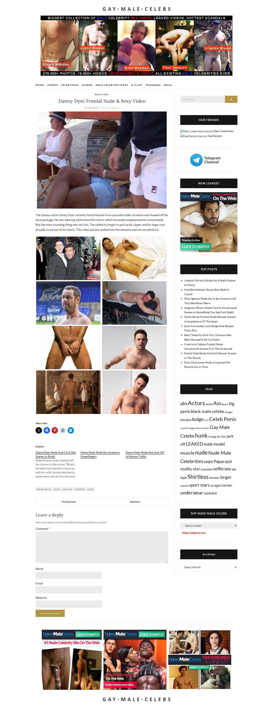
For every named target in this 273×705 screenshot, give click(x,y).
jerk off (67, 489)
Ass (217, 403)
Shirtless (197, 476)
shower (214, 477)
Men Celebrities (223, 131)
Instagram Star (217, 436)
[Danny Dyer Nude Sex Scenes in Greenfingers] (103, 454)
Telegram (153, 84)
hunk (57, 489)
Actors (196, 402)
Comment (43, 528)
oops (208, 461)
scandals (206, 469)
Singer (225, 477)
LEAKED (80, 489)
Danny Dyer (102, 94)
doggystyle (194, 428)
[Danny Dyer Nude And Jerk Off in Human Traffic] (148, 454)
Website (41, 598)
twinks (227, 485)
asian (209, 404)
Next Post (135, 501)
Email (39, 583)
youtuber (210, 493)
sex (227, 468)
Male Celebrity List (193, 532)
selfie (218, 468)
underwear (191, 492)
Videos (52, 84)
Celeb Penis (70, 84)
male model (214, 444)
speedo (184, 485)
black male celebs (207, 411)
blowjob (185, 420)
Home (40, 84)
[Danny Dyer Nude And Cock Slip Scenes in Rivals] (58, 464)
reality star (190, 468)
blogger (229, 412)
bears (225, 404)
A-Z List (136, 84)
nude (91, 489)
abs (183, 403)
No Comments (110, 107)
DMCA (168, 84)
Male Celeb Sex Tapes (112, 84)
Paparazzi (223, 461)
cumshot (184, 428)
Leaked (87, 84)
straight (215, 485)
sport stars (199, 485)
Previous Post (69, 501)
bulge (197, 419)
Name (39, 568)
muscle (187, 453)
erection (204, 428)
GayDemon (215, 136)
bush (206, 420)
